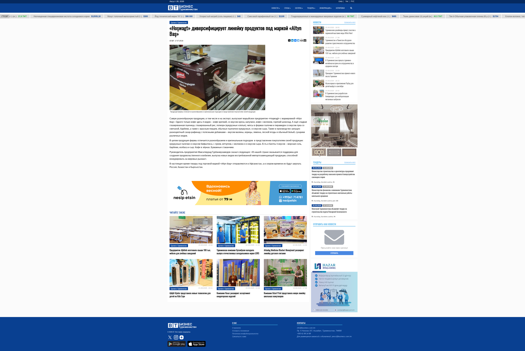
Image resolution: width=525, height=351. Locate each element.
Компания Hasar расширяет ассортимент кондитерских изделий (233, 295)
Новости (317, 22)
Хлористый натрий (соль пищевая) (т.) (197, 16)
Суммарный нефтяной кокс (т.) (356, 16)
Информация (325, 8)
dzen (181, 337)
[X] (289, 40)
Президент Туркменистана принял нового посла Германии (340, 75)
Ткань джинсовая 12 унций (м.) (400, 16)
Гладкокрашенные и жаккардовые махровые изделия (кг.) (300, 16)
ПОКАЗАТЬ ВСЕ (349, 22)
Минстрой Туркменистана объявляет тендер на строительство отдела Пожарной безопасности (329, 210)
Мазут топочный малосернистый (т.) (105, 16)
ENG (340, 1)
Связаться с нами (239, 336)
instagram (175, 337)
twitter (170, 337)
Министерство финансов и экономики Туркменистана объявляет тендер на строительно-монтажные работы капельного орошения (332, 192)
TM (346, 1)
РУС (352, 1)
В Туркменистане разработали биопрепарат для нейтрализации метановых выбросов (337, 96)
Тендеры (317, 162)
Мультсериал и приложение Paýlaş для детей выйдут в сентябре (339, 85)
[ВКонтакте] (295, 40)
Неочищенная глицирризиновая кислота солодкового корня (44, 16)
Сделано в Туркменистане (179, 22)
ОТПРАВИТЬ (334, 253)
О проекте (236, 328)
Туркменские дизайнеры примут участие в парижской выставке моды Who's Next (340, 32)
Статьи (286, 8)
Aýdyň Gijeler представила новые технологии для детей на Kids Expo (190, 295)
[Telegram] (298, 40)
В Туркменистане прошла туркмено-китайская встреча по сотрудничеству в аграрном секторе (339, 63)
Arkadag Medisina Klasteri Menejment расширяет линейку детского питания (284, 252)
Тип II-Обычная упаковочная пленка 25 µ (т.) (451, 16)
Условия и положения (240, 331)
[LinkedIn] (292, 40)
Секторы (298, 8)
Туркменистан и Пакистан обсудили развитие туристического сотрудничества (340, 42)
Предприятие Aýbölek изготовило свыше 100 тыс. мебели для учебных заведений (190, 252)
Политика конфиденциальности (245, 334)
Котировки (340, 8)
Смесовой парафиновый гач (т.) (243, 16)
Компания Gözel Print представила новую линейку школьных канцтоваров (284, 295)
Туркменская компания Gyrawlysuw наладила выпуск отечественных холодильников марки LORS (238, 252)
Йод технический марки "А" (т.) (151, 16)
